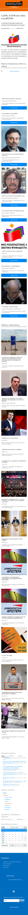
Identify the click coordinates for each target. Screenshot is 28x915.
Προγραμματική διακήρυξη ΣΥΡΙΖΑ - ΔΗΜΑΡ (12, 539)
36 (3, 842)
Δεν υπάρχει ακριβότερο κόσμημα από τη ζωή (13, 731)
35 (3, 840)
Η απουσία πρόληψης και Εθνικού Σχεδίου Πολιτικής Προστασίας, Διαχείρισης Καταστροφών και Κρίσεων (12, 359)
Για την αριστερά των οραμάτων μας (13, 210)
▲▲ (26, 854)
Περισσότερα (14, 108)
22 (22, 838)
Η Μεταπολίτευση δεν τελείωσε (11, 98)
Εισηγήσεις (8, 807)
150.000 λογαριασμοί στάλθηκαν (12, 449)
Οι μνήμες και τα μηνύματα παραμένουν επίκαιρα (14, 461)
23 (25, 838)
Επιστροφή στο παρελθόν (10, 113)
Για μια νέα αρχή (7, 655)
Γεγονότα (7, 809)
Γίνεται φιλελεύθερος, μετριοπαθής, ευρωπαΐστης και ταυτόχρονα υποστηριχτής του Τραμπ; (12, 768)
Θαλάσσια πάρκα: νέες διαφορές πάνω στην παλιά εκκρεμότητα (14, 763)
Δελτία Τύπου (8, 797)
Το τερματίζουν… (14, 758)
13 (15, 836)
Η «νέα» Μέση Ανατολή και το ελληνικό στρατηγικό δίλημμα (15, 774)
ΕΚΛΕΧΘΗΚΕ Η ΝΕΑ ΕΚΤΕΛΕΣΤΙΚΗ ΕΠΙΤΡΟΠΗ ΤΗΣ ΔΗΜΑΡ (12, 693)
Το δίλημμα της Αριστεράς (10, 306)
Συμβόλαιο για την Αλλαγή (10, 438)
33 (3, 836)
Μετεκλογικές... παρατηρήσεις (11, 266)
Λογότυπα (5, 867)
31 (3, 832)
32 (3, 834)
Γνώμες (7, 801)
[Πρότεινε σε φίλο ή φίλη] (26, 31)
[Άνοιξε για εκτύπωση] (23, 31)
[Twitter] (14, 891)
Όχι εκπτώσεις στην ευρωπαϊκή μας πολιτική (13, 154)
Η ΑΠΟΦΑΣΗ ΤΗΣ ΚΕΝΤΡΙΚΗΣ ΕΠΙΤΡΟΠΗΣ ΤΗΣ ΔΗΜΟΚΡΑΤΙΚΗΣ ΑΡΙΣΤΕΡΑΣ (12, 579)
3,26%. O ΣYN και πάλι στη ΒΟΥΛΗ (12, 251)
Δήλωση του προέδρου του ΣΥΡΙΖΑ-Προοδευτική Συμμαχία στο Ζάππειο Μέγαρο (13, 400)
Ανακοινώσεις (8, 803)
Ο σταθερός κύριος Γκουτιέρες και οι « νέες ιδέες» (14, 782)
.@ (15, 879)
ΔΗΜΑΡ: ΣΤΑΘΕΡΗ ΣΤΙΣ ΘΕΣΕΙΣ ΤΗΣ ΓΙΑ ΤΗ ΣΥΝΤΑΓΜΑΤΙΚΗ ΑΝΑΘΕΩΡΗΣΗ (13, 617)
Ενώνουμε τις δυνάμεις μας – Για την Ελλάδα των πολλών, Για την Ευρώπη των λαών (13, 500)
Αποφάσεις (8, 799)
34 (3, 838)
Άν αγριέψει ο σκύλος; (14, 778)
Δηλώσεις (7, 805)
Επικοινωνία (6, 865)
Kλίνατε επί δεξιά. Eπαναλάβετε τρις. (13, 196)
